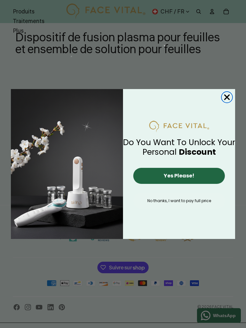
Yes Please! (179, 175)
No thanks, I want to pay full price (179, 200)
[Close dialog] (227, 97)
